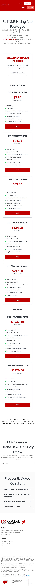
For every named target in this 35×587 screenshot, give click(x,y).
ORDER (17, 126)
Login (21, 3)
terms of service (12, 567)
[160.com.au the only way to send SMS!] (5, 5)
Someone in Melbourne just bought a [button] (17, 581)
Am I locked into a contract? (12, 506)
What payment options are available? (15, 501)
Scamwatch (16, 571)
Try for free (27, 3)
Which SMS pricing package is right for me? (16, 489)
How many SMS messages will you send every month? (17, 66)
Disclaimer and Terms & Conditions (9, 575)
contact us (6, 561)
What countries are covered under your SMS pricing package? (17, 495)
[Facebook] (23, 7)
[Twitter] (25, 7)
